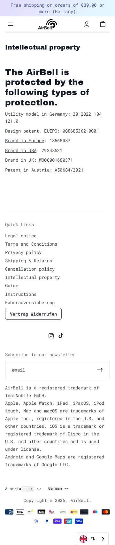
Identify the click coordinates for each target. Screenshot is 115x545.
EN (93, 538)
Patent (13, 170)
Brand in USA (20, 150)
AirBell (80, 500)
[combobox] (92, 539)
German (55, 488)
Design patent (22, 131)
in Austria (36, 170)
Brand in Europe (24, 140)
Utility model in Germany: (37, 114)
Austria (19, 488)
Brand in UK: (20, 160)
